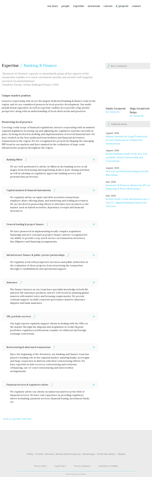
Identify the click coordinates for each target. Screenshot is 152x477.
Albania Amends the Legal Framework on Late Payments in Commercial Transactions (126, 140)
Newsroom (94, 6)
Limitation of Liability (108, 466)
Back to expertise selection (17, 418)
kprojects (122, 6)
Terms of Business (82, 466)
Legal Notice (60, 466)
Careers (108, 6)
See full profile (113, 112)
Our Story (52, 6)
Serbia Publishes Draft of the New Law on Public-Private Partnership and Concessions (126, 157)
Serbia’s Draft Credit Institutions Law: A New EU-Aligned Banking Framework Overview (127, 203)
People (66, 6)
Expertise (78, 6)
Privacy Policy (40, 466)
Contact (136, 6)
